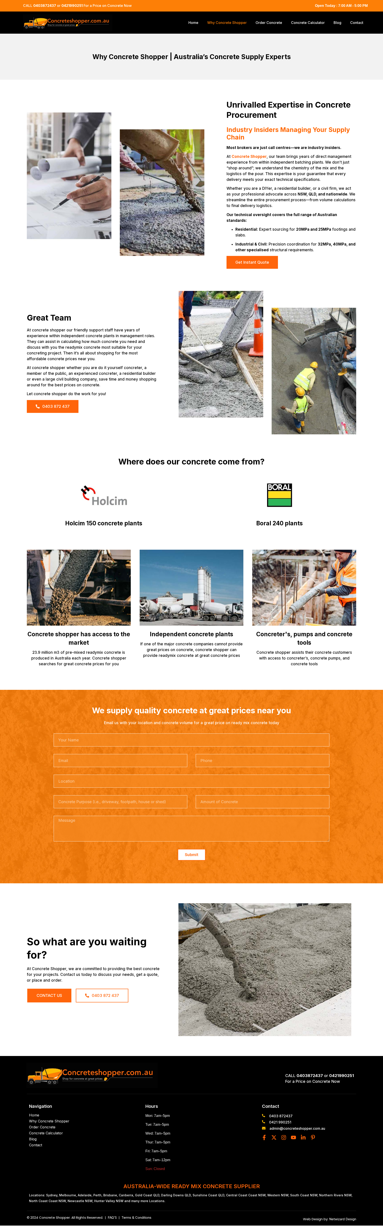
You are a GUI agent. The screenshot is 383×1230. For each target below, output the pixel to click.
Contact (356, 22)
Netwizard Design (342, 1219)
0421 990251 (280, 1122)
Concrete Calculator (308, 22)
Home (193, 22)
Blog (337, 22)
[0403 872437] (263, 1115)
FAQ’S (113, 1217)
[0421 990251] (263, 1121)
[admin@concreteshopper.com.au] (264, 1128)
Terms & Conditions (136, 1217)
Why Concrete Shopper (227, 22)
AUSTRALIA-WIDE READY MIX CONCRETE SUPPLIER (191, 1186)
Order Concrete (269, 22)
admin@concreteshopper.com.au (297, 1128)
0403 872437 (281, 1116)
